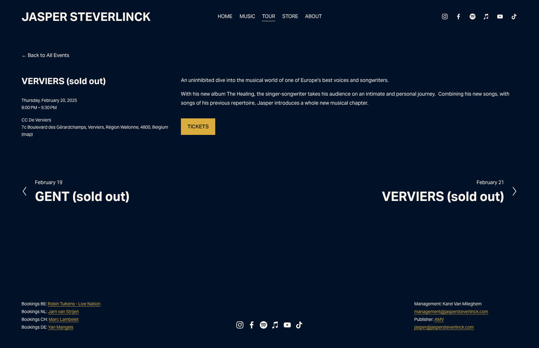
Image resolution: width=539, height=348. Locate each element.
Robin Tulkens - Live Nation (74, 304)
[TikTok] (514, 16)
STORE (290, 16)
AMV (439, 319)
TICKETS (198, 126)
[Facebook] (458, 16)
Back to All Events (48, 55)
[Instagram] (444, 16)
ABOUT (313, 16)
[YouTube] (500, 16)
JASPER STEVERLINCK (86, 16)
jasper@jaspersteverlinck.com (444, 327)
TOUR (268, 16)
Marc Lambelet (64, 319)
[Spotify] (472, 16)
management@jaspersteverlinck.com (451, 311)
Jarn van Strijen (63, 311)
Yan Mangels (60, 327)
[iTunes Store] (486, 16)
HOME (225, 16)
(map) (27, 134)
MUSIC (247, 16)
